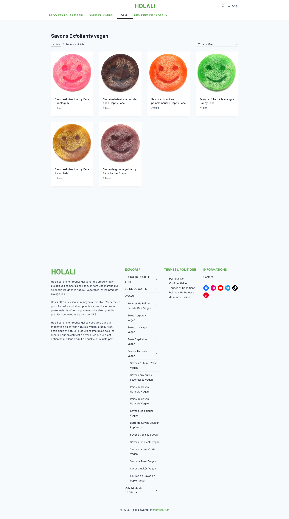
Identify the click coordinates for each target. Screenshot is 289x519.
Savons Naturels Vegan (137, 353)
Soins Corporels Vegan (136, 318)
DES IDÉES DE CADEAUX (150, 15)
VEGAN (123, 15)
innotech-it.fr (161, 509)
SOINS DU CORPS (101, 15)
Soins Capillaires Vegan (137, 341)
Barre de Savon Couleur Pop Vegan (144, 425)
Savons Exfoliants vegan (145, 442)
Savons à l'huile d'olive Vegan (143, 365)
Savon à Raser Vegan (143, 461)
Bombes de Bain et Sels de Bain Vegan (139, 306)
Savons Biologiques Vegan (142, 413)
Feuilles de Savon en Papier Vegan (142, 478)
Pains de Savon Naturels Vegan (139, 389)
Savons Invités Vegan (143, 468)
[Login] (228, 6)
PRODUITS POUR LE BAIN (66, 15)
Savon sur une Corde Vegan (142, 452)
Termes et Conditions (182, 287)
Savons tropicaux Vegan (144, 434)
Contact (208, 276)
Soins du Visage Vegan (137, 330)
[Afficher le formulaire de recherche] (223, 6)
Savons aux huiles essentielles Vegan (141, 377)
